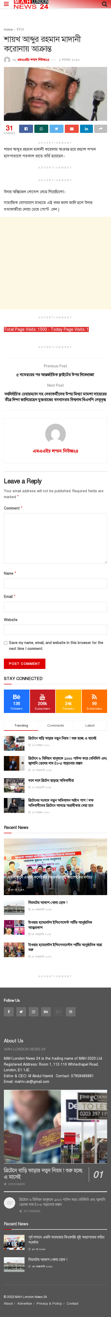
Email (9, 596)
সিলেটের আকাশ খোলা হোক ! (47, 902)
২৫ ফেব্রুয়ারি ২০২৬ (41, 909)
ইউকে (20, 29)
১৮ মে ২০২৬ (17, 889)
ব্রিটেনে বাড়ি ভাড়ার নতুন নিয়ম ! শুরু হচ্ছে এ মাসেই (62, 738)
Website (11, 620)
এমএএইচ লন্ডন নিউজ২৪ (33, 60)
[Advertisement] (55, 263)
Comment (13, 508)
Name (10, 573)
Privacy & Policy (49, 1304)
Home (8, 29)
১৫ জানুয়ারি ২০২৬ (41, 934)
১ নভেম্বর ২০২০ (69, 60)
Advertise (24, 1304)
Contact (72, 1304)
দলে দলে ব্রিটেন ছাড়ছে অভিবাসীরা (51, 780)
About (8, 1304)
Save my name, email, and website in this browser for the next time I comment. (56, 646)
